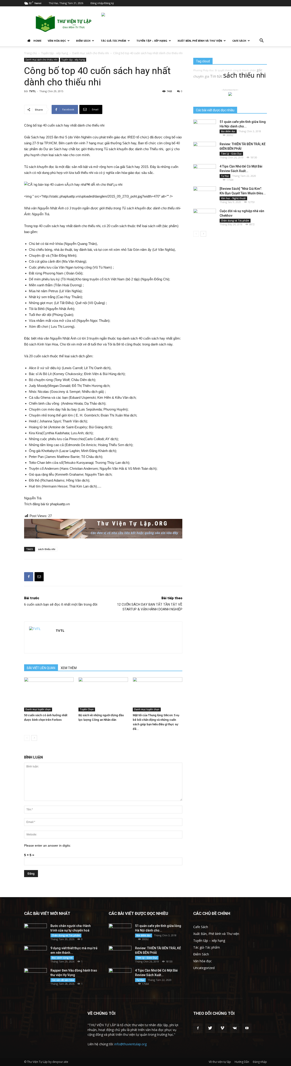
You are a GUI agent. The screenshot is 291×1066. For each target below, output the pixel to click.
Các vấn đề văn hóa (63, 980)
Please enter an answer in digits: (47, 845)
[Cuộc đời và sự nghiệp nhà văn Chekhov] (204, 217)
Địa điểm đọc (228, 131)
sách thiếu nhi (46, 549)
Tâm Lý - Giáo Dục (231, 153)
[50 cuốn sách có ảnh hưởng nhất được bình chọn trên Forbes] (49, 694)
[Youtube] (246, 1028)
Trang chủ (30, 53)
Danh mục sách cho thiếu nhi (90, 53)
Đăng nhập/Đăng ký (102, 3)
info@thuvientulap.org (130, 1044)
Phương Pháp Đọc (203, 70)
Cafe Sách (239, 40)
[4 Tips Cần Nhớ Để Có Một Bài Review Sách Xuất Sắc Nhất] (204, 172)
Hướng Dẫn (242, 1062)
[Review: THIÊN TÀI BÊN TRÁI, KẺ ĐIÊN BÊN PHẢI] (204, 150)
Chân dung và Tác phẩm (235, 220)
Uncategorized (204, 968)
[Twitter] (210, 1028)
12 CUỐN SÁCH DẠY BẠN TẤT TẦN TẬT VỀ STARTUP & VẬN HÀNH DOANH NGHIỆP (149, 606)
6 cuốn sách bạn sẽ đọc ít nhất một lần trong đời (60, 604)
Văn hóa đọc (57, 40)
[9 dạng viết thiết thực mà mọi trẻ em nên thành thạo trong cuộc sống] (35, 954)
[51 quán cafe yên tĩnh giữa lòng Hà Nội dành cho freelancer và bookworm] (204, 127)
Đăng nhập (260, 1062)
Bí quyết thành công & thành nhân (235, 70)
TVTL (32, 91)
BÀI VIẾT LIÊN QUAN (41, 668)
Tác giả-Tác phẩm (113, 40)
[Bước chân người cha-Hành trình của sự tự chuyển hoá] (35, 931)
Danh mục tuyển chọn (38, 709)
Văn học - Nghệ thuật (233, 198)
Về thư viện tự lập (220, 1062)
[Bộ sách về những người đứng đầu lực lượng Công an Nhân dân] (103, 694)
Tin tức (216, 76)
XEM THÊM (69, 668)
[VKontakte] (234, 1028)
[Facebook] (197, 1028)
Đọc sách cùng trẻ (62, 957)
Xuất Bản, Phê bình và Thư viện (200, 40)
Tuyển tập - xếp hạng (54, 53)
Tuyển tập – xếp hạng (151, 40)
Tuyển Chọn (87, 709)
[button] (261, 41)
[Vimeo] (222, 1028)
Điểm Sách (83, 40)
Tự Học (225, 176)
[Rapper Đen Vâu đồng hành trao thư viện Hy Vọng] (35, 976)
